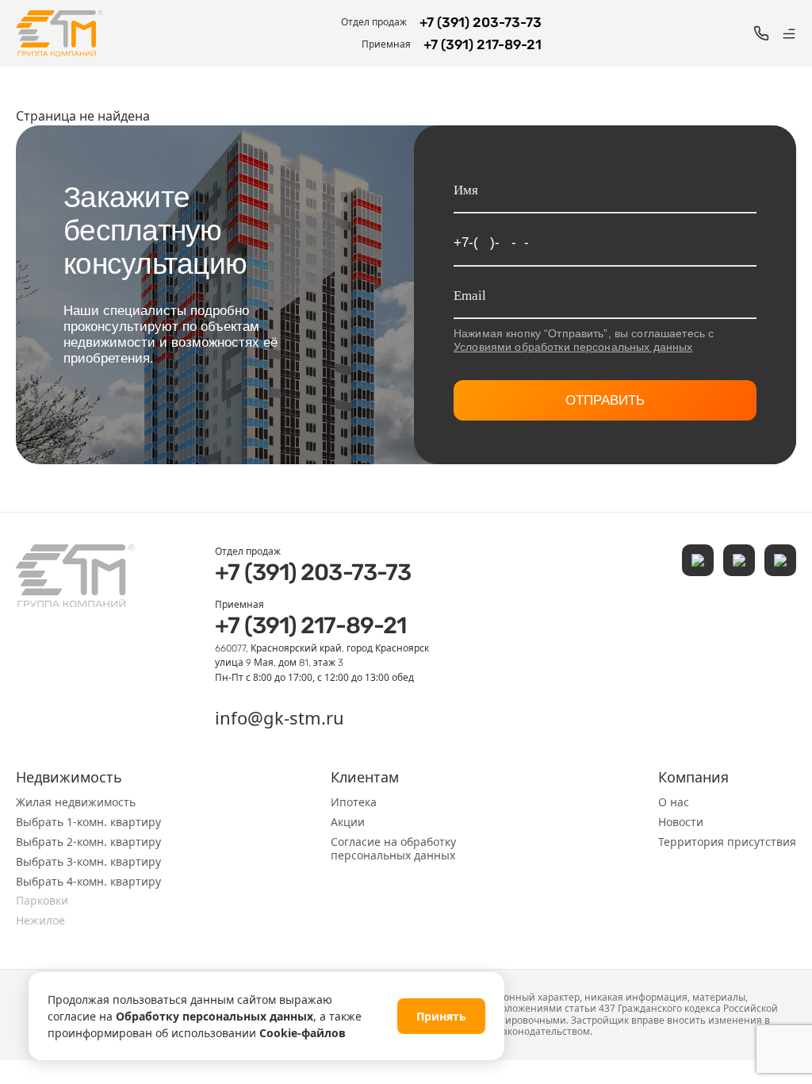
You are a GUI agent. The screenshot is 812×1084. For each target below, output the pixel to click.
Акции (348, 821)
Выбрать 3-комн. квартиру (88, 861)
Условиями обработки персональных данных (573, 346)
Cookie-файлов (302, 1032)
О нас (673, 801)
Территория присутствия (727, 841)
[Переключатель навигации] (789, 33)
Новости (680, 821)
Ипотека (354, 801)
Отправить (605, 400)
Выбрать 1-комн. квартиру (88, 821)
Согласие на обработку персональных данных (393, 848)
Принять (441, 1016)
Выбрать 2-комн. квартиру (88, 841)
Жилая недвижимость (76, 801)
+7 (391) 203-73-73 (313, 572)
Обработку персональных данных (214, 1016)
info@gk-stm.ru (279, 717)
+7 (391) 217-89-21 (310, 625)
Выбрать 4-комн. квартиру (88, 881)
